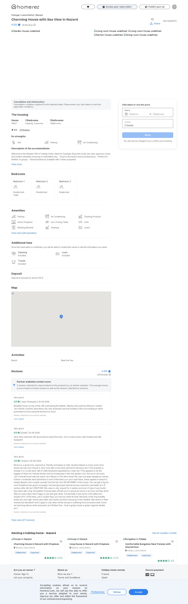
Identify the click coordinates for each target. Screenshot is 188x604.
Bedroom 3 (65, 181)
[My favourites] (88, 7)
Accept (138, 592)
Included (22, 255)
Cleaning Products (92, 216)
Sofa (86, 222)
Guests (128, 122)
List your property (23, 577)
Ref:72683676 (170, 21)
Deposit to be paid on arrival (24, 278)
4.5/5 (14, 24)
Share (157, 23)
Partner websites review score (34, 381)
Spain (104, 577)
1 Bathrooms (56, 120)
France (105, 574)
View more (16, 164)
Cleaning (55, 227)
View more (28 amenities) (23, 233)
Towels (21, 260)
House (14, 120)
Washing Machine (25, 227)
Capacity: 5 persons (34, 123)
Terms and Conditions (69, 577)
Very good (19, 397)
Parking (53, 142)
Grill (19, 142)
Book (148, 135)
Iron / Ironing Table (59, 222)
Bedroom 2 (42, 181)
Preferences (97, 592)
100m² (14, 123)
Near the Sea (67, 360)
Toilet (15, 195)
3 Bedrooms (31, 120)
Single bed (64, 192)
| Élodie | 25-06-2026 (30, 433)
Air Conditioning (90, 142)
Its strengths (18, 136)
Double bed (18, 192)
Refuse (117, 592)
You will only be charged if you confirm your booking (148, 141)
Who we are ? (65, 574)
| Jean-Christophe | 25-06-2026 (34, 402)
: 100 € (40, 278)
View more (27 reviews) (22, 520)
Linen (65, 252)
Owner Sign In (21, 574)
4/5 (15, 401)
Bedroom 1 (18, 181)
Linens (87, 227)
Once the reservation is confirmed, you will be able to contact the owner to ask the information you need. (59, 247)
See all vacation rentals (164, 533)
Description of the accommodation (30, 148)
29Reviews (27, 25)
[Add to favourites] (152, 19)
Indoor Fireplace (24, 222)
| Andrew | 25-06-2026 (30, 461)
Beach (14, 360)
